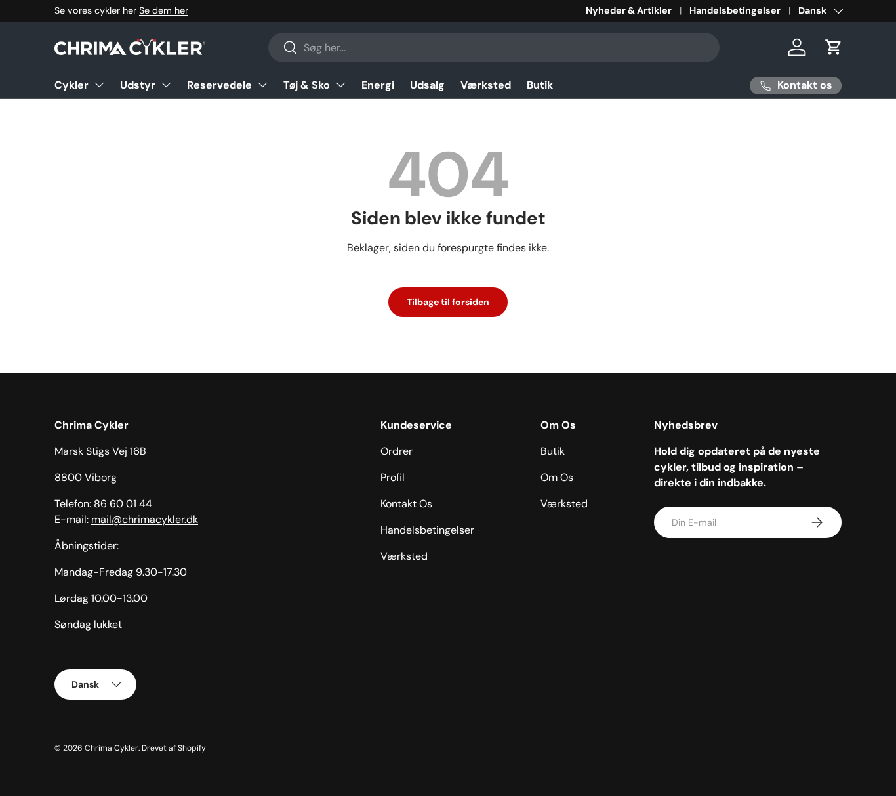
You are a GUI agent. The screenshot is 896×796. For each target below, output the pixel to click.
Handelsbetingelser (735, 10)
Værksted (485, 85)
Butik (540, 85)
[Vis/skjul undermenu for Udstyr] (166, 85)
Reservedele (219, 85)
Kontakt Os (406, 504)
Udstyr (137, 85)
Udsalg (427, 85)
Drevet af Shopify (174, 748)
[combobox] (494, 47)
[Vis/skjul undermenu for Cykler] (99, 85)
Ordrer (396, 451)
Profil (392, 477)
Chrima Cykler (111, 748)
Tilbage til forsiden (448, 302)
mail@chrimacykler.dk (144, 519)
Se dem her (163, 10)
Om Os (556, 477)
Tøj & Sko (306, 85)
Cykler (71, 85)
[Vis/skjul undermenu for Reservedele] (262, 85)
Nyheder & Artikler (629, 10)
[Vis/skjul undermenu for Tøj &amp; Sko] (340, 85)
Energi (377, 85)
